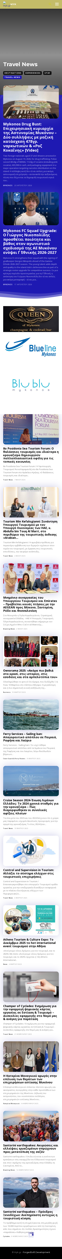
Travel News (12, 77)
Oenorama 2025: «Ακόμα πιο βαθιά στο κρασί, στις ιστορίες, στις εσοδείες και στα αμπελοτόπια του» (30, 674)
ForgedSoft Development (36, 1252)
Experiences (33, 73)
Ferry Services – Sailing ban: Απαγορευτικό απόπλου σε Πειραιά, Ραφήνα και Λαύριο (30, 737)
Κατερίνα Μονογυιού (11, 1103)
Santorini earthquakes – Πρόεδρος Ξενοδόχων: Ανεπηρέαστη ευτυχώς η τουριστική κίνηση (30, 1215)
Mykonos (8, 185)
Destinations (12, 73)
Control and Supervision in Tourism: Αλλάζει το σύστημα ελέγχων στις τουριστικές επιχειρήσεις (28, 873)
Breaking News (9, 629)
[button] (50, 4)
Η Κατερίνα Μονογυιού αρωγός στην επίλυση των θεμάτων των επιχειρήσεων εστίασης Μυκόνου (30, 1079)
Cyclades (6, 1236)
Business (6, 692)
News (5, 964)
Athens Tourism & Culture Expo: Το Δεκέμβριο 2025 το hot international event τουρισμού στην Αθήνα (29, 943)
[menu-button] (57, 4)
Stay (47, 73)
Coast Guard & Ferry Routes (14, 759)
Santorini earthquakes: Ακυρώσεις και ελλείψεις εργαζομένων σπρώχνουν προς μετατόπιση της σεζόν (30, 1148)
